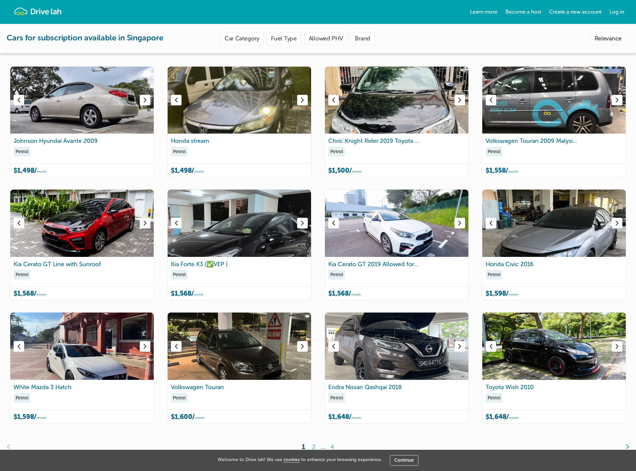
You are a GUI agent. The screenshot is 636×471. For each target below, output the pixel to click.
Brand (362, 38)
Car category (242, 38)
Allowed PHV (326, 38)
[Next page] (622, 447)
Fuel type (283, 38)
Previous (19, 100)
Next (145, 100)
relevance (608, 38)
